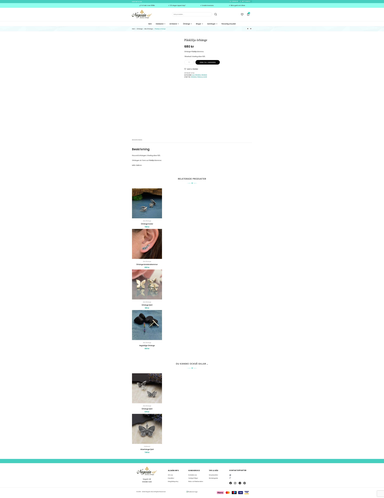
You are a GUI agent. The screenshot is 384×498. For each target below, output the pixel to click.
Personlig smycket (229, 24)
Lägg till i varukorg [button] (147, 353)
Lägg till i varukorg (208, 62)
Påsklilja (200, 77)
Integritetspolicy (173, 481)
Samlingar (211, 24)
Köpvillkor (171, 478)
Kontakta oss (137, 1)
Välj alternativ (147, 457)
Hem (150, 24)
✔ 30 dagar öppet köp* (177, 5)
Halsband (159, 24)
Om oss (170, 475)
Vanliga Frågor (193, 478)
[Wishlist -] (242, 15)
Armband (173, 24)
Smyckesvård (213, 475)
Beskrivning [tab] (137, 140)
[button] (191, 69)
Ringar (198, 24)
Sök (214, 14)
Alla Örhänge (148, 29)
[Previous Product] (247, 29)
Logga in (235, 1)
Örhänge (186, 24)
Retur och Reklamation (195, 481)
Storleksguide (213, 478)
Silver (205, 77)
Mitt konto (246, 1)
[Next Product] (250, 29)
